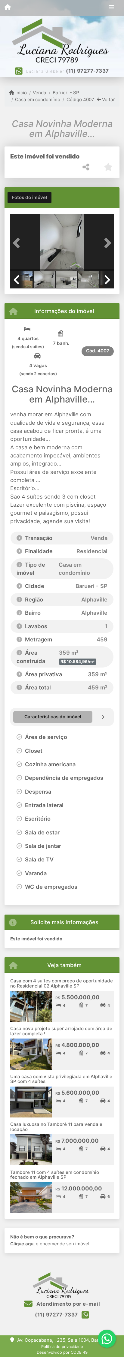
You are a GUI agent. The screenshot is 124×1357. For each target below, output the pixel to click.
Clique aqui (22, 1244)
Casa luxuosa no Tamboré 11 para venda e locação (56, 1126)
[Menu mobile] (8, 7)
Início (20, 92)
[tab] (29, 197)
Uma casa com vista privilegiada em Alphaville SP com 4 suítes (61, 1079)
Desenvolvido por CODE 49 (62, 1352)
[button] (18, 243)
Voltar (108, 99)
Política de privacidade (62, 1346)
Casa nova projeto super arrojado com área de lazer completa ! (61, 1031)
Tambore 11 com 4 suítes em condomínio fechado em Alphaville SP (54, 1174)
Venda (39, 92)
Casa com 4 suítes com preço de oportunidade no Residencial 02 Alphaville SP (61, 983)
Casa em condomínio (37, 99)
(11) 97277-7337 (87, 71)
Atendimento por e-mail (67, 1304)
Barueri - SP (66, 92)
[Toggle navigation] (111, 8)
